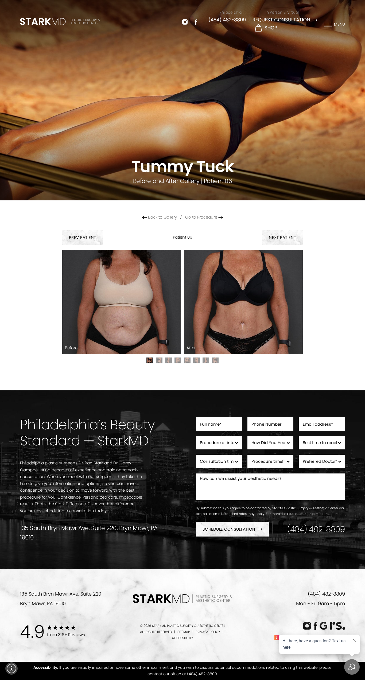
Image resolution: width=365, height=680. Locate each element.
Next (282, 237)
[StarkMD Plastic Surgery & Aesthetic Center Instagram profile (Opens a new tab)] (185, 21)
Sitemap (183, 632)
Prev (82, 237)
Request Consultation (281, 19)
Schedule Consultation (229, 529)
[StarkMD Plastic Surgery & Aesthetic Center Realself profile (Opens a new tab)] (337, 626)
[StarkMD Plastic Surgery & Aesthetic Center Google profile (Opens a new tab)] (323, 626)
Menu (339, 24)
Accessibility (182, 638)
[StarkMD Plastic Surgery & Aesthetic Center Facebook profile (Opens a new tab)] (196, 21)
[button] (11, 668)
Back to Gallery (162, 217)
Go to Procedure (201, 217)
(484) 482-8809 (227, 19)
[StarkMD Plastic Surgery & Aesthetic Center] (60, 21)
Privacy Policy (317, 513)
